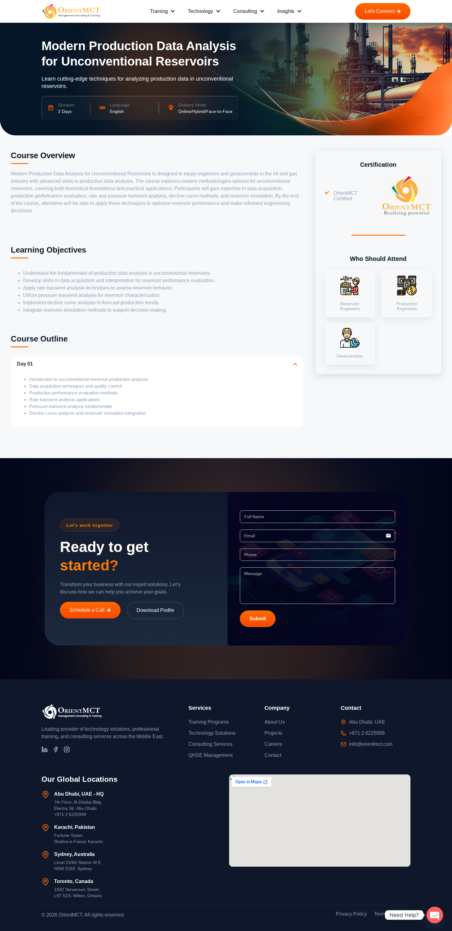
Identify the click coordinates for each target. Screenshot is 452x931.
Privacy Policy (351, 914)
